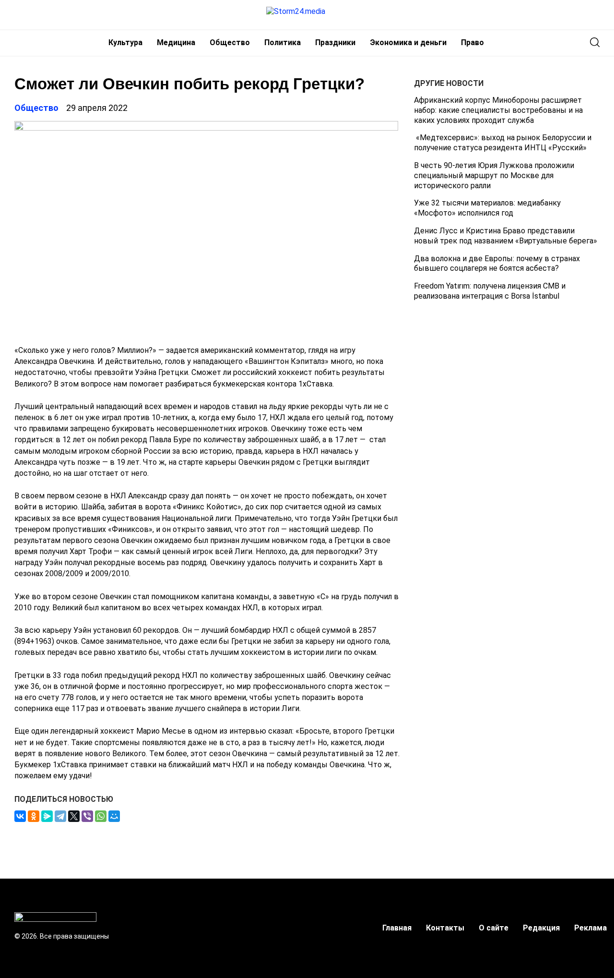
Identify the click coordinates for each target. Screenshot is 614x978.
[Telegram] (60, 816)
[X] (74, 816)
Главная (397, 927)
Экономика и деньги (408, 42)
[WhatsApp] (100, 816)
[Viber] (87, 816)
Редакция (541, 927)
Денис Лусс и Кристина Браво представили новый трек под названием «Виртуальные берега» (505, 235)
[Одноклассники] (33, 816)
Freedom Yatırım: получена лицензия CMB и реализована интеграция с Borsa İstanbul (490, 291)
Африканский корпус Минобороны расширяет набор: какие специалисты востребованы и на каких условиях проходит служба (498, 110)
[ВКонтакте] (20, 816)
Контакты (445, 927)
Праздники (335, 42)
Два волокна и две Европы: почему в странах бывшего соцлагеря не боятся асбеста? (497, 263)
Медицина (176, 42)
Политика (282, 42)
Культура (125, 42)
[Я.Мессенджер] (47, 816)
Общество (230, 42)
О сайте (493, 927)
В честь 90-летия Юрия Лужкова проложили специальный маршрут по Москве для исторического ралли (494, 175)
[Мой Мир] (114, 816)
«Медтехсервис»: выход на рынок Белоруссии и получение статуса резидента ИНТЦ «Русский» (502, 142)
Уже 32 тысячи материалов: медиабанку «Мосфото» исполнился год (487, 207)
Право (472, 42)
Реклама (590, 927)
